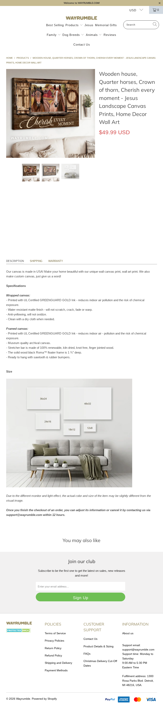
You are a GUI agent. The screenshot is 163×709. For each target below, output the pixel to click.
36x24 (131, 179)
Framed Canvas (112, 161)
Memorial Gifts (106, 25)
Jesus (88, 25)
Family (52, 34)
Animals (92, 34)
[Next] (92, 113)
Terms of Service (55, 633)
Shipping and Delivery (58, 662)
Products (72, 25)
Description (15, 261)
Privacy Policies (54, 640)
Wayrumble (23, 698)
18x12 (105, 179)
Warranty (55, 261)
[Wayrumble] (81, 18)
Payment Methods (56, 670)
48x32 (144, 179)
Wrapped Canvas (113, 150)
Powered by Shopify (44, 698)
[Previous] (9, 113)
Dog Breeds (71, 34)
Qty (101, 190)
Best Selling (55, 25)
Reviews (110, 34)
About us (127, 633)
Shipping (36, 261)
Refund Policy (53, 655)
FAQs (86, 653)
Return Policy (53, 648)
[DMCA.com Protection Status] (18, 631)
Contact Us (81, 44)
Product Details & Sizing (98, 646)
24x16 (118, 179)
